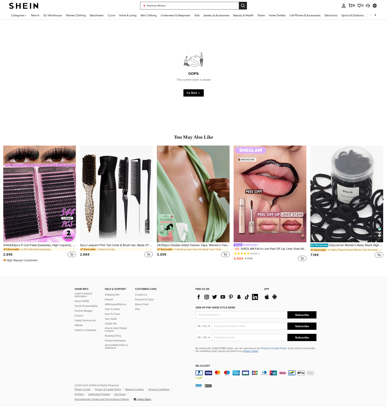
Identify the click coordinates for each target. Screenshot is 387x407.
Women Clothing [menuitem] (76, 15)
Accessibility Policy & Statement (116, 346)
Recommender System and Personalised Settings (102, 399)
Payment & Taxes (144, 299)
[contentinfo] (256, 375)
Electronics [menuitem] (331, 15)
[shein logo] (23, 5)
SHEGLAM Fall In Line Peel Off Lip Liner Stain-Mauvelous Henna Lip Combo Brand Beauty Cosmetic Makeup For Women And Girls (270, 248)
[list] (228, 297)
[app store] (267, 298)
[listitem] (39, 204)
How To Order (112, 309)
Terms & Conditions (159, 389)
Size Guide (111, 318)
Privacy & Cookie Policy (274, 348)
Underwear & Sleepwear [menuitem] (175, 15)
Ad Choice (120, 394)
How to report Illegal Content (116, 329)
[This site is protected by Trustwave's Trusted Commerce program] (199, 385)
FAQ (137, 309)
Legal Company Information (83, 295)
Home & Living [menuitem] (127, 15)
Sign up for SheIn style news (215, 307)
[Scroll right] (375, 15)
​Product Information (115, 340)
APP (266, 289)
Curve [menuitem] (111, 15)
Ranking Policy (113, 335)
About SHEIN (82, 301)
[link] (351, 5)
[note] (21, 260)
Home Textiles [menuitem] (277, 15)
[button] (367, 5)
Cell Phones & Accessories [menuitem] (305, 15)
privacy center (250, 351)
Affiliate (79, 325)
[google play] (274, 298)
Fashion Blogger (84, 310)
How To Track (112, 314)
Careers (79, 315)
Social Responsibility (86, 306)
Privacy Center (83, 389)
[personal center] (343, 5)
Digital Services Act (85, 320)
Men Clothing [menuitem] (148, 15)
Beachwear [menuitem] (97, 15)
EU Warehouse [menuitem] (53, 15)
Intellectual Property (99, 394)
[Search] (243, 5)
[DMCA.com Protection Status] (208, 385)
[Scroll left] (370, 15)
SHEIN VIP (111, 323)
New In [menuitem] (35, 15)
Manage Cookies (134, 389)
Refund (109, 299)
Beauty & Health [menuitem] (243, 15)
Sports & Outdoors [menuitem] (352, 15)
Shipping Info (112, 294)
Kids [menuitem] (197, 15)
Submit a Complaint (85, 330)
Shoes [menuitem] (261, 15)
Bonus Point (141, 304)
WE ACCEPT (203, 366)
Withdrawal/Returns (115, 304)
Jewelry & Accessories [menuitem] (216, 15)
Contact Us (141, 294)
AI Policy (79, 394)
